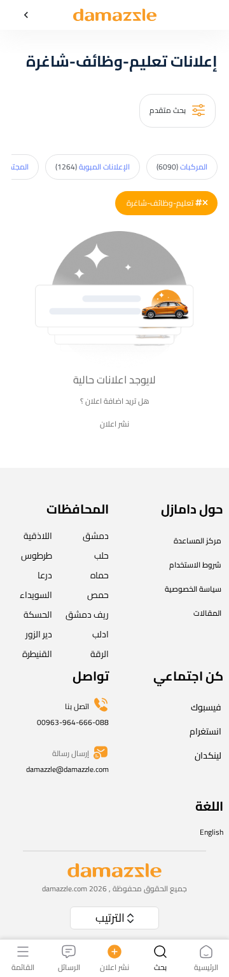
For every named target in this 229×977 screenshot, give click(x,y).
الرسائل (69, 966)
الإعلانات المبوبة (92, 166)
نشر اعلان (114, 424)
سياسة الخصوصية (193, 589)
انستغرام (205, 731)
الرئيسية (206, 966)
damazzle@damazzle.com (67, 769)
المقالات (207, 613)
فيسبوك (206, 707)
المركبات (181, 166)
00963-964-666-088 (73, 722)
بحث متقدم (168, 109)
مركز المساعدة (197, 540)
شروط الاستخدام (195, 564)
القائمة (22, 966)
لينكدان (208, 755)
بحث (160, 966)
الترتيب (110, 917)
